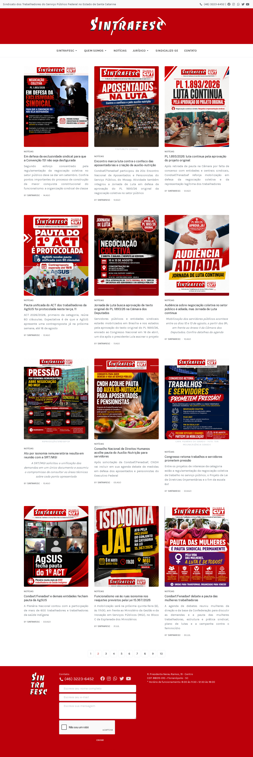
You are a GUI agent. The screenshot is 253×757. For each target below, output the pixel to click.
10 (161, 653)
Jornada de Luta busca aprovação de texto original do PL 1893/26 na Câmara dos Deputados (123, 309)
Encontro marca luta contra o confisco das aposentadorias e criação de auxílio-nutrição (125, 163)
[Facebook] (229, 4)
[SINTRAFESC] (126, 26)
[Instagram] (233, 4)
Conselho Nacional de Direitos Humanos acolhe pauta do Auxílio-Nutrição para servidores (122, 452)
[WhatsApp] (238, 4)
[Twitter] (243, 4)
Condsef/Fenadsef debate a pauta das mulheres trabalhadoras (191, 598)
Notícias (29, 151)
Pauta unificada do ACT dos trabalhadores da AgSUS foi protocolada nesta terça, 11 (55, 307)
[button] (67, 50)
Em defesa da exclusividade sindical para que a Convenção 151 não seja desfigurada (55, 158)
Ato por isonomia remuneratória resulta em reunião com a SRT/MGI (54, 455)
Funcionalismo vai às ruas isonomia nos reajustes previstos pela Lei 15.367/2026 (122, 598)
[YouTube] (247, 4)
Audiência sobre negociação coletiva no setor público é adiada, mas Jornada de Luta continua (196, 309)
